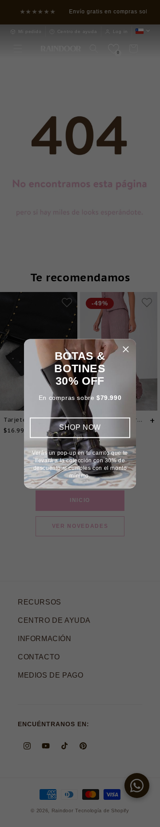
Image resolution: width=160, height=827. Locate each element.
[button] (125, 349)
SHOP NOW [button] (80, 427)
